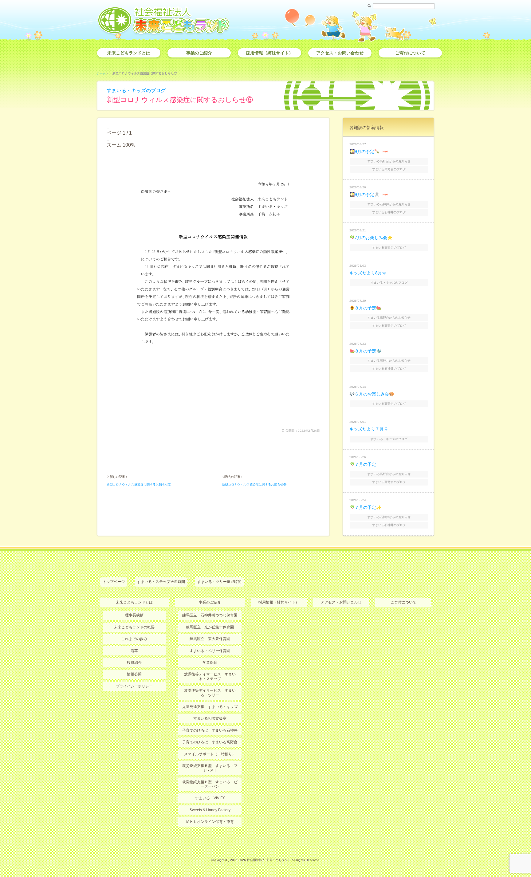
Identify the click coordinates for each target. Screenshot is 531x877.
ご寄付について (410, 52)
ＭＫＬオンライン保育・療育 (210, 822)
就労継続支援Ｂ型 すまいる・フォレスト (210, 768)
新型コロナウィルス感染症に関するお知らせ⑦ (139, 484)
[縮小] (107, 140)
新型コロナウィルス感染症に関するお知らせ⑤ (254, 484)
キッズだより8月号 (367, 272)
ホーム (101, 73)
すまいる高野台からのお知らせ (389, 161)
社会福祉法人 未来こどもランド (269, 860)
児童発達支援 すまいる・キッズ (210, 707)
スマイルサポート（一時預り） (210, 754)
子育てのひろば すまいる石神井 (210, 730)
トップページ (114, 582)
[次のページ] (108, 128)
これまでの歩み (134, 639)
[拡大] (108, 140)
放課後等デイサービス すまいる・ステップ (210, 676)
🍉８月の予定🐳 (365, 350)
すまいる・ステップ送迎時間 (161, 582)
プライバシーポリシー (134, 686)
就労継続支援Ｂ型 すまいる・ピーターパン (210, 784)
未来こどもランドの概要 (134, 627)
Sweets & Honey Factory (210, 810)
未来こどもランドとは (128, 52)
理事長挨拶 (134, 615)
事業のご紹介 (199, 52)
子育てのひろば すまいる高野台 (210, 742)
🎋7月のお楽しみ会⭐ (370, 237)
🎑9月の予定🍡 (364, 151)
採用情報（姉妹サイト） (269, 52)
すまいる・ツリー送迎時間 (219, 582)
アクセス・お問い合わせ (340, 52)
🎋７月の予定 (362, 464)
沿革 (134, 651)
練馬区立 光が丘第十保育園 (210, 627)
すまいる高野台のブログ (389, 169)
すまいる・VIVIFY (210, 798)
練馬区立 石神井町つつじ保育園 (210, 615)
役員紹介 (134, 662)
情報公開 (134, 674)
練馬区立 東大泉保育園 (210, 639)
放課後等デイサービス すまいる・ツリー (210, 692)
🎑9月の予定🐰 (364, 194)
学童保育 (210, 662)
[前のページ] (107, 128)
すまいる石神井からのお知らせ (389, 204)
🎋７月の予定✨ (365, 507)
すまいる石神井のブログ (389, 212)
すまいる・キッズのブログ (136, 90)
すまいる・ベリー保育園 (210, 651)
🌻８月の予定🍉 (365, 307)
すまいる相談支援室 (209, 718)
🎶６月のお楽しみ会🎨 (371, 393)
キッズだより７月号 (368, 429)
